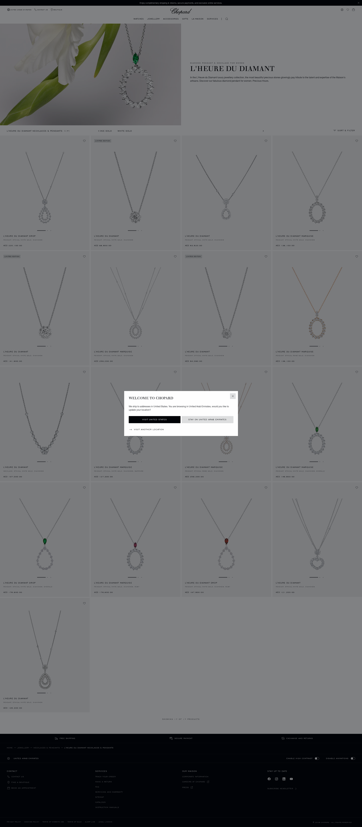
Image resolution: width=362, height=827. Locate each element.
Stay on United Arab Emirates (207, 419)
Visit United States (154, 419)
